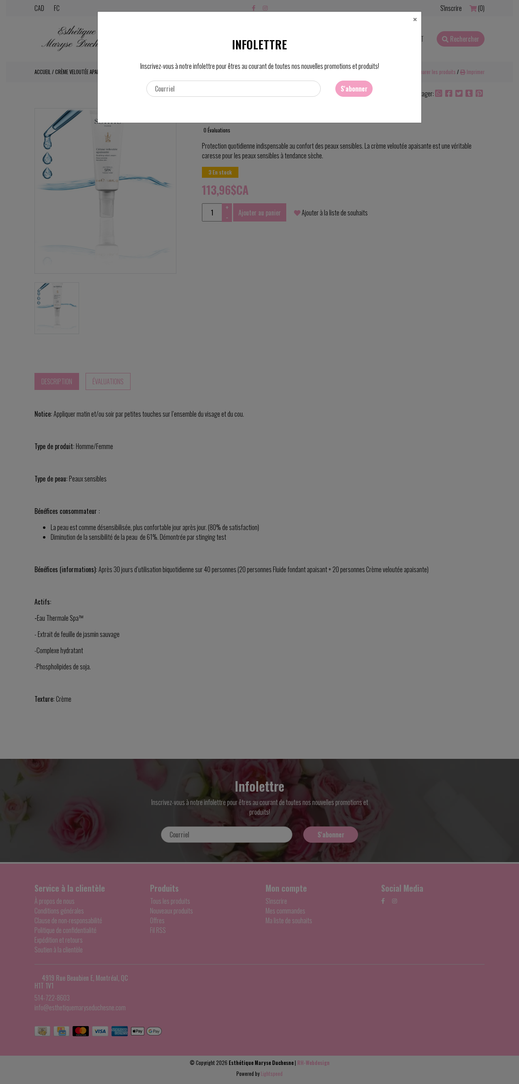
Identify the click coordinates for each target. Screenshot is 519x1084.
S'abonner (354, 89)
